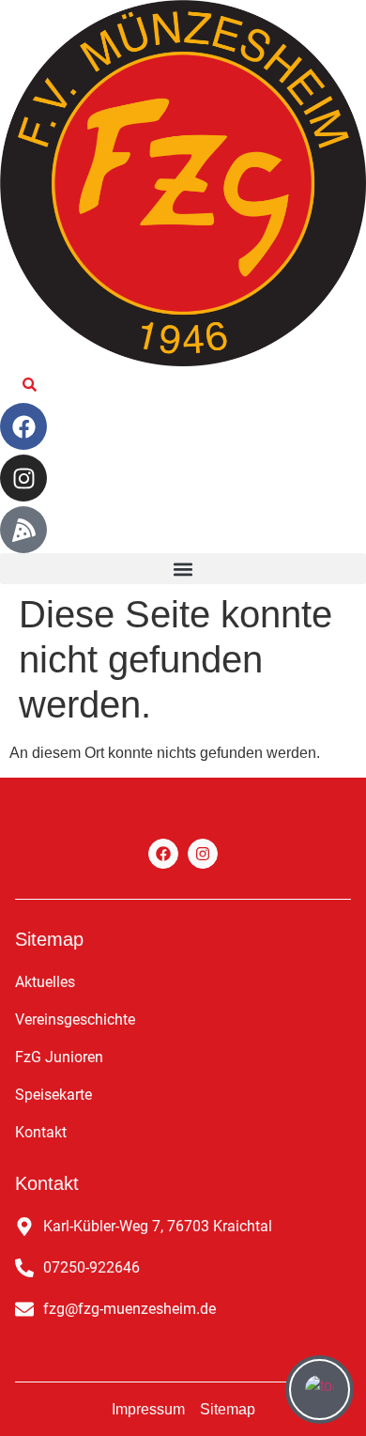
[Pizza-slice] (23, 529)
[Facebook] (23, 426)
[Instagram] (23, 478)
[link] (29, 384)
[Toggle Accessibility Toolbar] (319, 1389)
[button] (183, 568)
